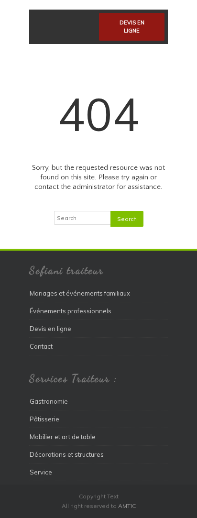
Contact (41, 346)
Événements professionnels (70, 311)
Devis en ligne (132, 26)
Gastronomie (49, 401)
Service (41, 472)
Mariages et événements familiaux (80, 293)
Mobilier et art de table (63, 437)
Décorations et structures (67, 454)
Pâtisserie (44, 419)
